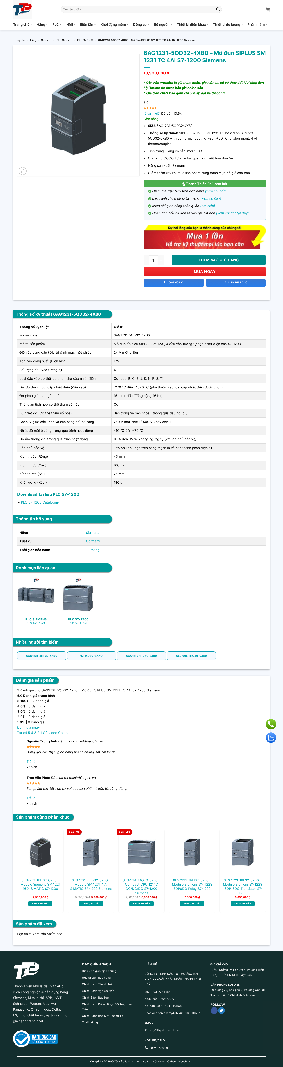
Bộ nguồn (161, 24)
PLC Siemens (64, 40)
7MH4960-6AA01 (92, 655)
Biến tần (86, 24)
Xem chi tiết (40, 903)
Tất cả (22, 733)
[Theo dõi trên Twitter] (221, 1010)
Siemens (46, 40)
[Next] (257, 860)
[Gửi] (218, 9)
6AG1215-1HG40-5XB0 (141, 655)
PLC (55, 24)
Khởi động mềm (113, 24)
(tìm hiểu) (207, 206)
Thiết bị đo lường (226, 24)
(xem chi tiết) (215, 191)
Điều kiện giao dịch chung (99, 971)
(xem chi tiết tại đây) (232, 213)
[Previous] (25, 860)
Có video (50, 733)
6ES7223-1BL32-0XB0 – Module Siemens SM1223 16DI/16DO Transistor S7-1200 (242, 886)
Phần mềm (256, 24)
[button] (23, 171)
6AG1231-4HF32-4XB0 (41, 655)
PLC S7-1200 (85, 40)
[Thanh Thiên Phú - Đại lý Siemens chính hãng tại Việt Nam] (33, 9)
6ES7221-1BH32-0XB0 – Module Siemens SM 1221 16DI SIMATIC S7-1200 (40, 884)
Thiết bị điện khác (191, 24)
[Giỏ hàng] (268, 9)
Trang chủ (21, 24)
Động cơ (140, 24)
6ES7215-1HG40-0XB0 (191, 655)
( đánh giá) (152, 113)
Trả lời (31, 761)
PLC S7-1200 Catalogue (40, 502)
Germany (93, 541)
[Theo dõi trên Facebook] (214, 1010)
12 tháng (92, 550)
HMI (69, 24)
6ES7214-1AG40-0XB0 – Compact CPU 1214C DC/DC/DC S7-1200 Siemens (141, 886)
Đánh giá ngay (28, 727)
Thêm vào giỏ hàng (218, 260)
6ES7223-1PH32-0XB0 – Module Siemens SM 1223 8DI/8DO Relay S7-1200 (192, 884)
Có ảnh (63, 733)
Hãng (41, 24)
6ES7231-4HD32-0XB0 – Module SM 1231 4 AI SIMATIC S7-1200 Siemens (91, 884)
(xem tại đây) (210, 198)
